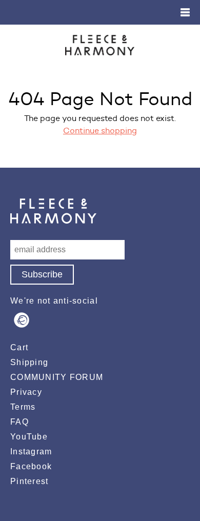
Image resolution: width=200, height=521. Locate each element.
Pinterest (29, 481)
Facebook (31, 466)
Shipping (29, 362)
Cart (19, 347)
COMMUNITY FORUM (56, 377)
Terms (22, 407)
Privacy (26, 392)
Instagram (31, 451)
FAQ (19, 421)
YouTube (29, 436)
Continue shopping (100, 130)
